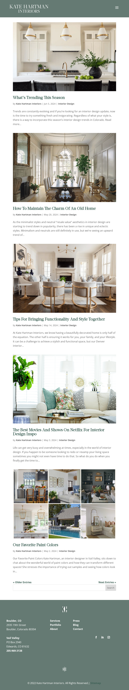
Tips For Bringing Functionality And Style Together (59, 319)
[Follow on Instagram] (108, 637)
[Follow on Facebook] (96, 637)
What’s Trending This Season (39, 98)
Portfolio (55, 625)
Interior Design (66, 103)
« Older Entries (22, 582)
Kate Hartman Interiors (28, 103)
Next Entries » (107, 582)
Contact (78, 629)
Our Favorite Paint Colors (35, 545)
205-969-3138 (14, 650)
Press (76, 620)
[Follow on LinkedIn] (102, 637)
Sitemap (95, 683)
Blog (76, 625)
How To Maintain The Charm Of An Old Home (54, 209)
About (54, 629)
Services (55, 620)
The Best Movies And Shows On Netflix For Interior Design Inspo (58, 432)
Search (110, 587)
